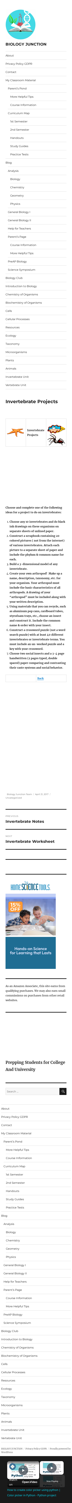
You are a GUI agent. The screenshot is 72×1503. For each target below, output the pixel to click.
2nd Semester (19, 129)
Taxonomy (13, 343)
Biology (15, 179)
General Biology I (19, 212)
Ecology (11, 335)
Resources (13, 327)
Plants (10, 360)
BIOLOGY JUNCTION (26, 44)
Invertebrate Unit (17, 376)
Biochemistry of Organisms (24, 302)
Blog (9, 162)
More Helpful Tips (21, 96)
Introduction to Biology (21, 286)
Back (40, 678)
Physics (15, 203)
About (10, 55)
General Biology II (19, 220)
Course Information (23, 105)
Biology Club (14, 278)
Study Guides (19, 146)
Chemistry (17, 187)
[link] (12, 1466)
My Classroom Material (21, 80)
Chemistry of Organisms (22, 294)
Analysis (13, 170)
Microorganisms (16, 352)
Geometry (17, 195)
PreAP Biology (17, 261)
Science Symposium (21, 269)
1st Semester (18, 121)
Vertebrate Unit (16, 385)
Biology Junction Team (19, 794)
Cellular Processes (18, 319)
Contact (11, 72)
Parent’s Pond (17, 88)
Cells (9, 311)
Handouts (17, 138)
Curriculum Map (19, 113)
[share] (32, 1465)
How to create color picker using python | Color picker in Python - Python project (23, 1467)
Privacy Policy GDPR (19, 63)
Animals (11, 368)
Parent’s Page (17, 236)
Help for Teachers (19, 228)
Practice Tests (19, 154)
